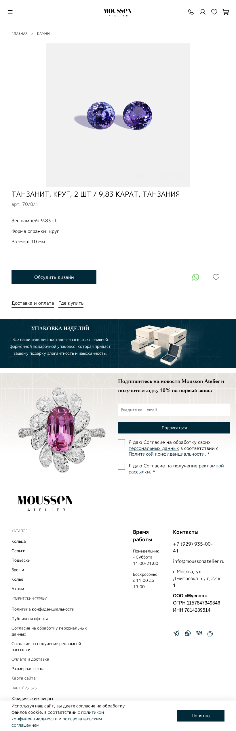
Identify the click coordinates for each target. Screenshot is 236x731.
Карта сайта (24, 678)
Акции (18, 588)
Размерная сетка (28, 668)
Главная (19, 33)
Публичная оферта (30, 618)
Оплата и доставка (30, 659)
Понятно (201, 716)
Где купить (70, 303)
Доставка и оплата (33, 303)
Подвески (21, 560)
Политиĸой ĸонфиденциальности (167, 454)
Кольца (19, 541)
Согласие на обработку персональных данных (49, 631)
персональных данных (154, 448)
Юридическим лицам (32, 698)
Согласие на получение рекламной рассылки (46, 646)
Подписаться (174, 427)
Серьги (18, 550)
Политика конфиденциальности (43, 609)
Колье (17, 579)
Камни (43, 33)
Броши (18, 569)
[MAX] (210, 634)
